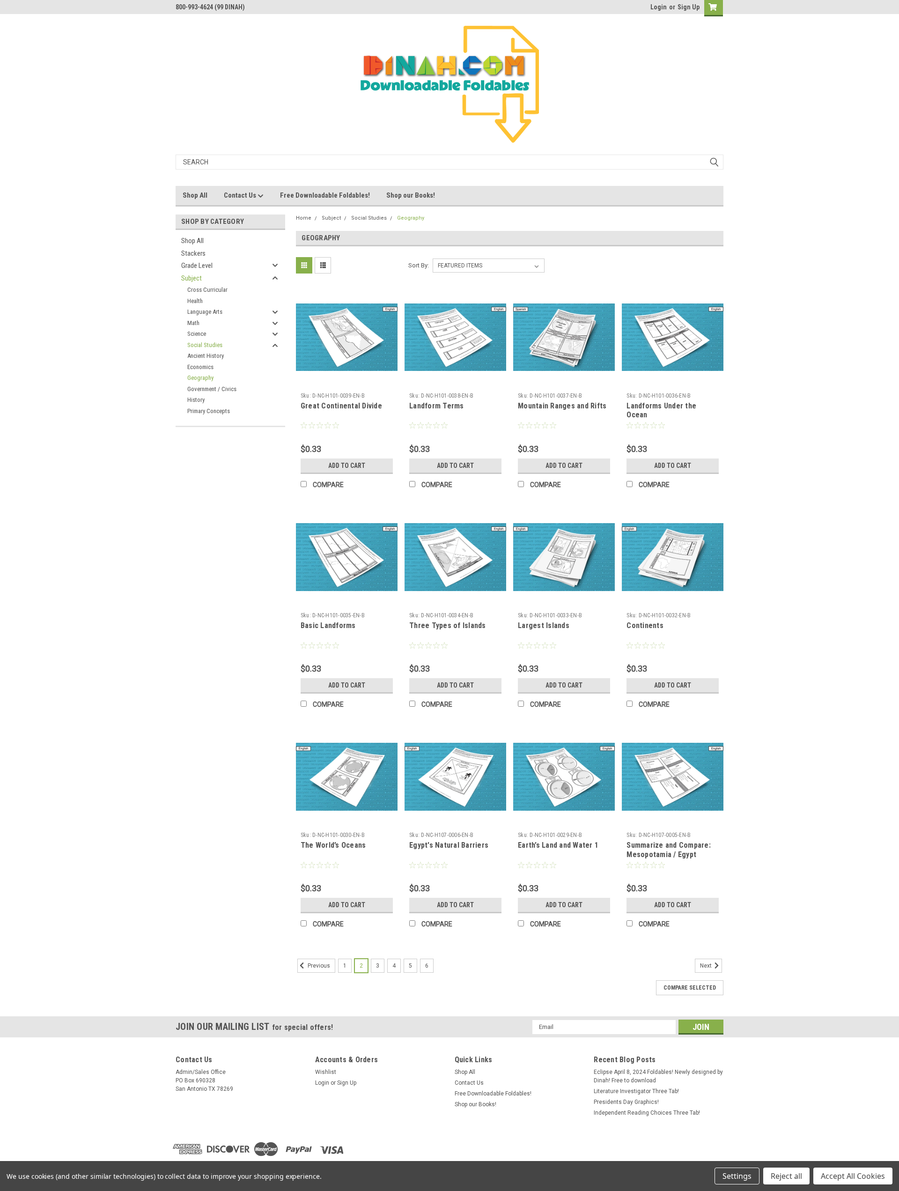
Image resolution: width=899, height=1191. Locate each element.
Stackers (193, 253)
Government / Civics (211, 388)
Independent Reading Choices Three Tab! (647, 1113)
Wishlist (325, 1072)
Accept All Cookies (853, 1176)
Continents (644, 625)
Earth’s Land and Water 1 (558, 845)
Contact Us (241, 195)
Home (303, 218)
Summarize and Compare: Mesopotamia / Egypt (668, 850)
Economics (200, 366)
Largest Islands (543, 625)
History (196, 399)
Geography (200, 377)
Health (195, 300)
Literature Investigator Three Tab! (636, 1091)
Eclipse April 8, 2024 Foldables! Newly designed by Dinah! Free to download (658, 1076)
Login (658, 7)
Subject (191, 278)
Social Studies (204, 344)
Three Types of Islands (447, 625)
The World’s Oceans (333, 845)
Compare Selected (689, 987)
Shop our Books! (410, 195)
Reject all (786, 1176)
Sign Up (689, 7)
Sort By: (418, 265)
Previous (318, 965)
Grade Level (197, 265)
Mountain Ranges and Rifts (562, 405)
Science (196, 333)
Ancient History (205, 355)
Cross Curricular (207, 289)
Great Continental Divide (341, 405)
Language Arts (204, 311)
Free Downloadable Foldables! (325, 195)
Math (193, 322)
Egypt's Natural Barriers (448, 845)
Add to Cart (346, 465)
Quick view (346, 381)
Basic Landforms (328, 625)
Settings (737, 1176)
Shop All (195, 195)
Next (706, 965)
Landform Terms (436, 405)
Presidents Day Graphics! (626, 1102)
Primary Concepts (208, 410)
